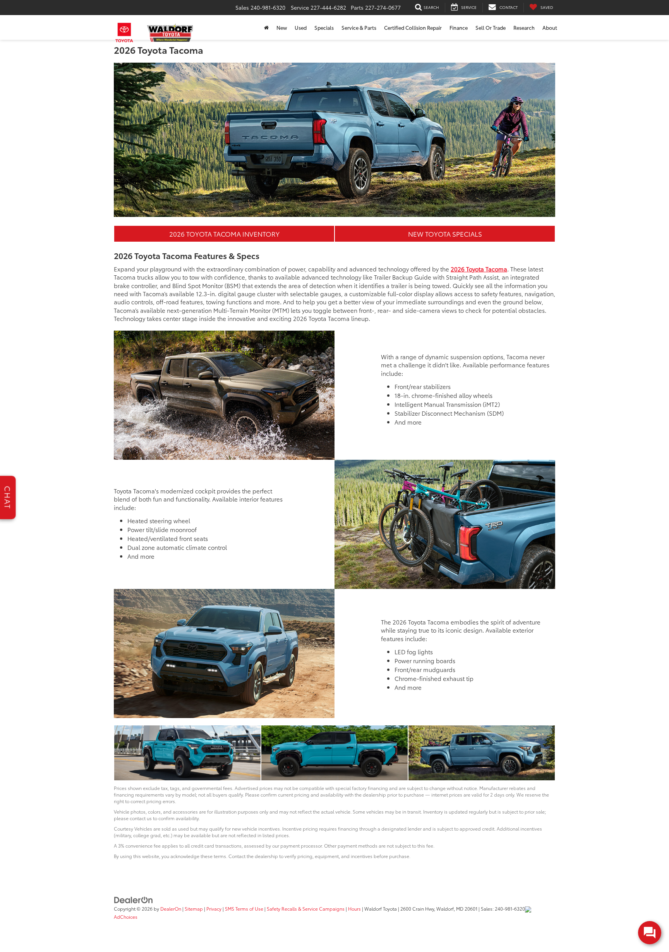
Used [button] (301, 27)
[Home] (266, 27)
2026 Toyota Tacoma (479, 268)
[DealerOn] (133, 899)
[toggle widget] (649, 932)
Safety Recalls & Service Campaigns (306, 908)
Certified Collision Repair (413, 27)
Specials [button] (324, 27)
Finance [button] (458, 27)
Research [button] (524, 27)
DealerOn (170, 908)
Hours (354, 908)
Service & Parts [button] (358, 27)
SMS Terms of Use (244, 908)
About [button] (549, 27)
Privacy (213, 908)
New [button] (281, 27)
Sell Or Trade (490, 27)
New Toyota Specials (445, 233)
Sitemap (194, 908)
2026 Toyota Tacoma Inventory (224, 233)
